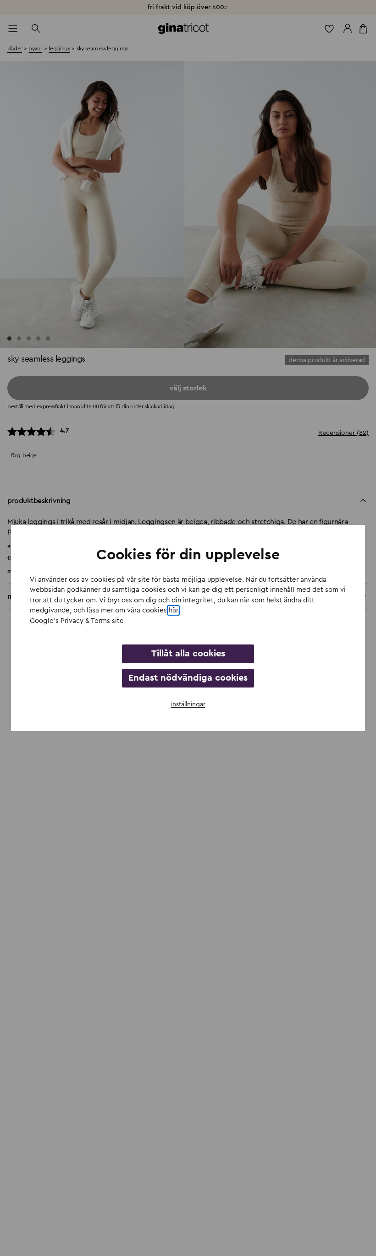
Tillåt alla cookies (188, 653)
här (173, 610)
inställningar (188, 704)
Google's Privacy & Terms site (77, 620)
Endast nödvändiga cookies (188, 677)
